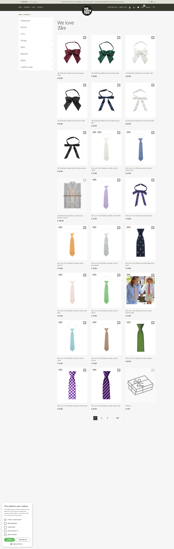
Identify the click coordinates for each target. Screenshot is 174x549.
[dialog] (17, 525)
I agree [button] (9, 540)
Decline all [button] (23, 540)
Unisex (40, 7)
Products (27, 14)
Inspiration (112, 7)
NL (149, 2)
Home (20, 14)
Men (20, 7)
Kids (33, 7)
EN (151, 2)
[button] (153, 7)
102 (117, 418)
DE (154, 2)
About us (123, 7)
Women (27, 7)
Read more (18, 515)
